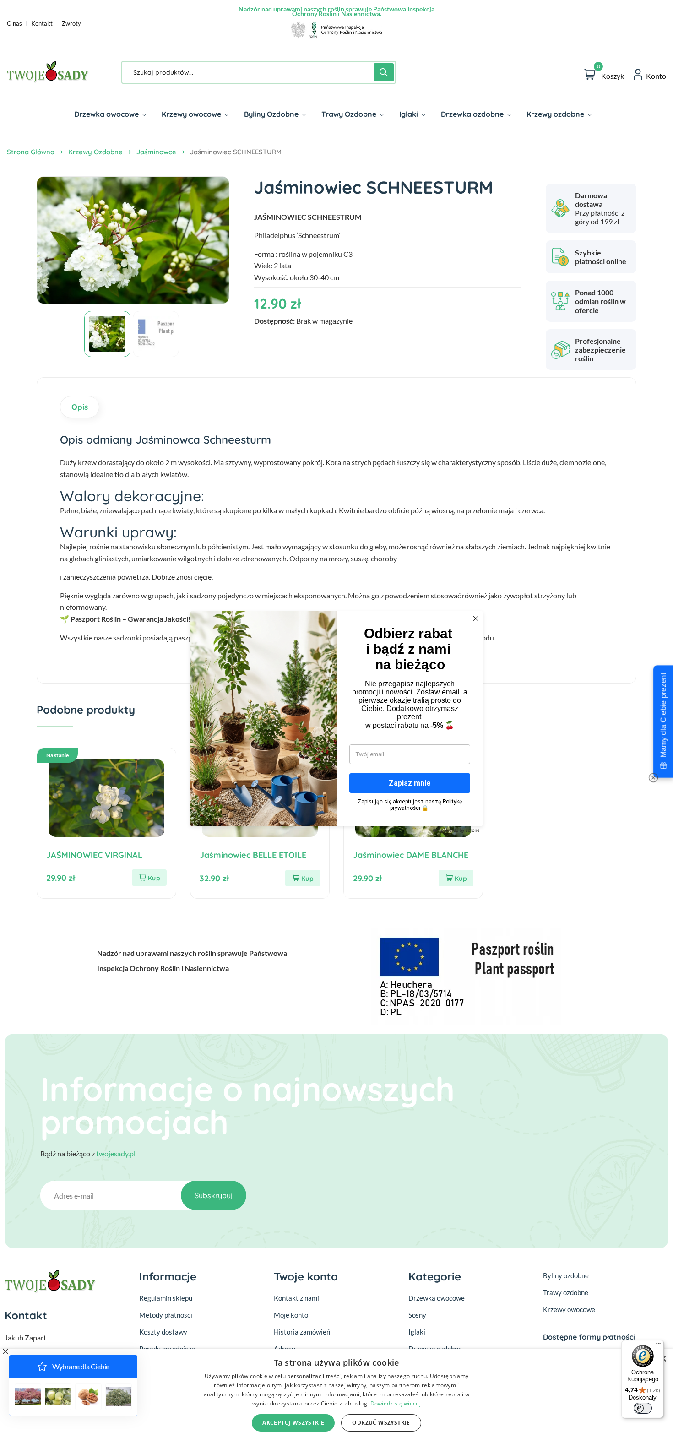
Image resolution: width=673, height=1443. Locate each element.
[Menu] (658, 1345)
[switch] (643, 1408)
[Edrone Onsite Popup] (336, 721)
